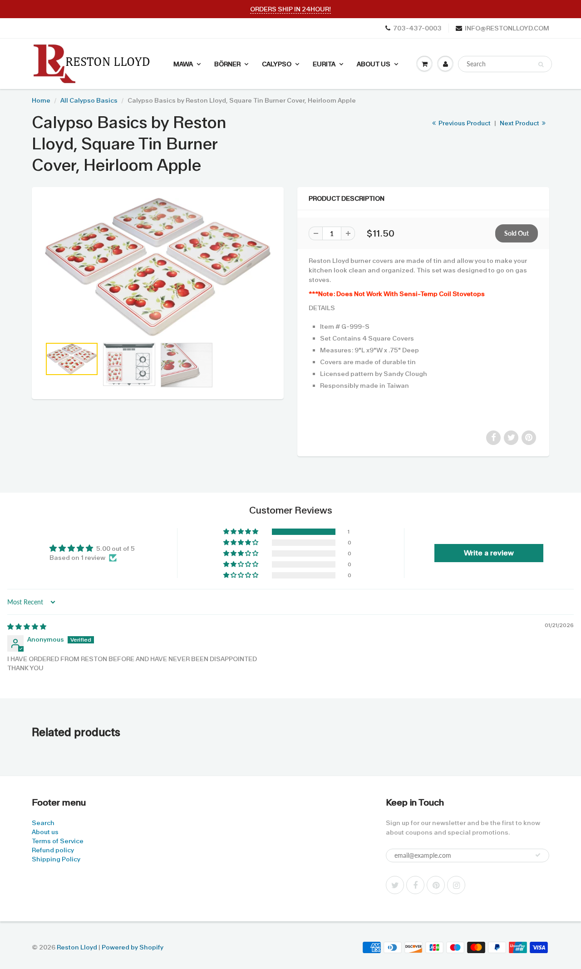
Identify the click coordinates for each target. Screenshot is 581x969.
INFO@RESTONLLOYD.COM (507, 28)
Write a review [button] (489, 553)
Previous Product (464, 123)
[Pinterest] (436, 885)
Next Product (520, 123)
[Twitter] (395, 885)
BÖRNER (227, 64)
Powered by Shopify (132, 947)
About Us (373, 64)
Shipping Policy (56, 859)
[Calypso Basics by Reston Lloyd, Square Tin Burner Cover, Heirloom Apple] (158, 267)
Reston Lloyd (77, 947)
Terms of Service (58, 841)
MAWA (183, 64)
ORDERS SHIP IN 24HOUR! (290, 9)
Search (43, 823)
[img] (26, 627)
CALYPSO (276, 64)
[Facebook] (415, 885)
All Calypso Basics (89, 100)
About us (45, 832)
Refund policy (53, 850)
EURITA (324, 64)
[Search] (541, 64)
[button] (241, 532)
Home (41, 100)
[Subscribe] (538, 855)
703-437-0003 (417, 28)
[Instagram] (456, 885)
